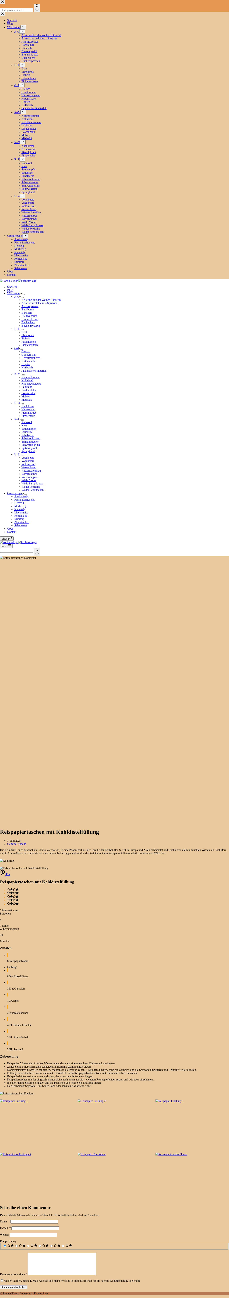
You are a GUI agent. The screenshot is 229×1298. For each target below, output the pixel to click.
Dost (24, 332)
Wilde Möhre (28, 480)
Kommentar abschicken (13, 1287)
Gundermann (28, 354)
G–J (16, 348)
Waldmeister (28, 464)
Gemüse (11, 843)
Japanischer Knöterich (34, 370)
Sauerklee (27, 431)
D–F (17, 328)
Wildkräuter (13, 293)
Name (5, 1221)
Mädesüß (26, 399)
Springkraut (28, 451)
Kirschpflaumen (30, 377)
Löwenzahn (28, 393)
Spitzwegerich (29, 448)
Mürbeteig (20, 506)
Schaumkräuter (29, 441)
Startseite (12, 286)
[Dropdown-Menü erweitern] (23, 294)
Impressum (26, 1293)
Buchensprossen (30, 325)
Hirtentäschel (28, 361)
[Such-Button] (37, 552)
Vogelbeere (27, 457)
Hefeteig (19, 502)
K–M (17, 373)
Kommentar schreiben (13, 1274)
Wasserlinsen (28, 467)
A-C (16, 296)
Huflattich (27, 367)
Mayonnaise (21, 512)
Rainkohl (26, 422)
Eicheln (25, 338)
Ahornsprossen (29, 306)
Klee (24, 425)
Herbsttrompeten (30, 357)
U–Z (17, 454)
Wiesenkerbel (29, 473)
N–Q (17, 402)
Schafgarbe (27, 435)
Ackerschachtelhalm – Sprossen (39, 303)
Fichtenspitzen (29, 344)
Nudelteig (19, 509)
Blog (10, 290)
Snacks (22, 843)
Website (4, 1234)
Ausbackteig (21, 496)
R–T (17, 419)
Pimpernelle (28, 415)
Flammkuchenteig (24, 499)
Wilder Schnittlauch (32, 489)
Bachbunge (27, 309)
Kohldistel (27, 380)
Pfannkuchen (21, 522)
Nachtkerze (27, 406)
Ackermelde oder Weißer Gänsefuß (41, 299)
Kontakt (11, 531)
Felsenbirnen (28, 341)
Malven (25, 396)
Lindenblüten (28, 390)
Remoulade (20, 515)
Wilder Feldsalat (30, 486)
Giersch (25, 351)
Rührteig (19, 518)
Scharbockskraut (30, 438)
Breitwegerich (29, 315)
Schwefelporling (30, 444)
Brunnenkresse (29, 319)
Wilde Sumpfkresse (32, 483)
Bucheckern (28, 322)
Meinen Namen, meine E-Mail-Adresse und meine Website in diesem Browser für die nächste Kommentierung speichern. (72, 1280)
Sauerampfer (28, 428)
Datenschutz (41, 1293)
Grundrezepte (15, 493)
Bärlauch (26, 312)
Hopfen (25, 364)
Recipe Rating (8, 1241)
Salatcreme (20, 525)
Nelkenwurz (28, 409)
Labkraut (26, 386)
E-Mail (5, 1228)
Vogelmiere (27, 460)
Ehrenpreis (27, 335)
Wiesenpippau (29, 477)
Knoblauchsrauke (31, 383)
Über (10, 528)
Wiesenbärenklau (31, 470)
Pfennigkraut (28, 412)
